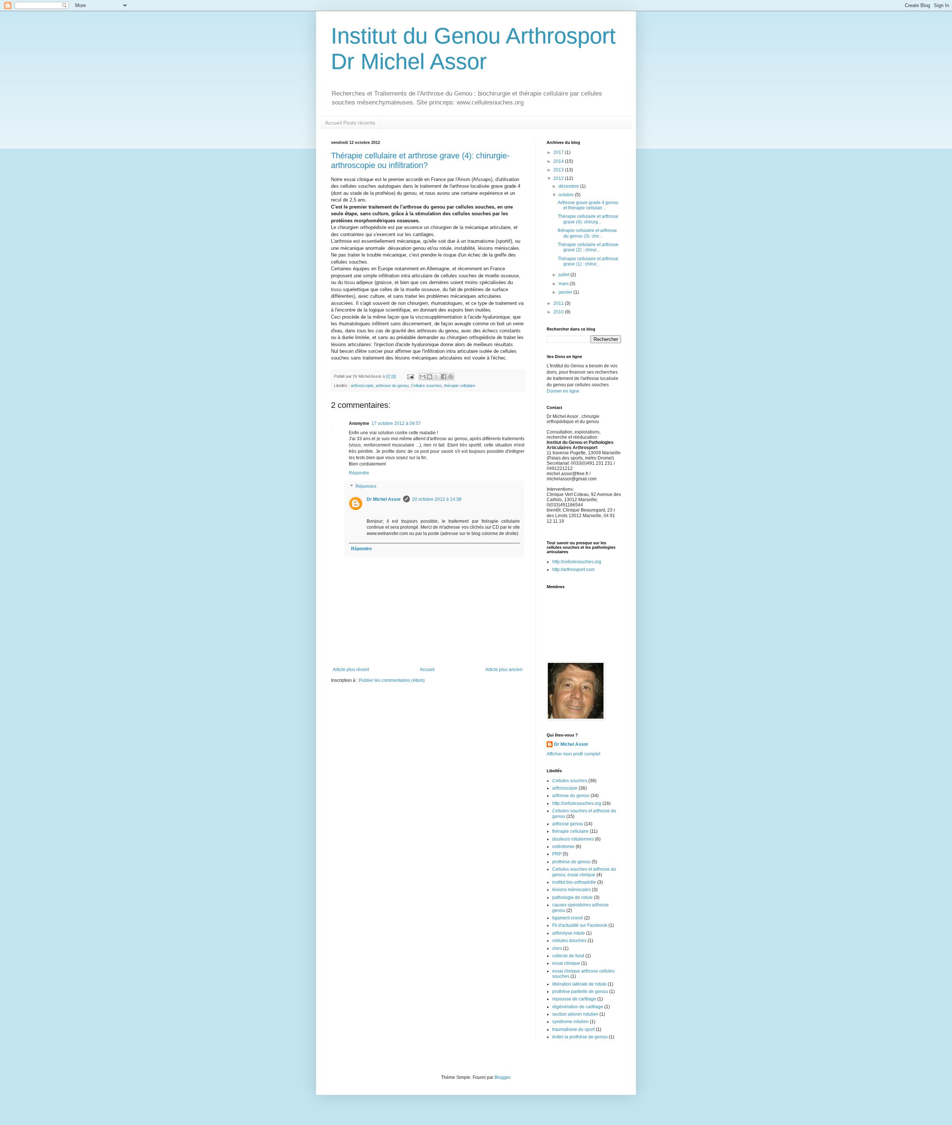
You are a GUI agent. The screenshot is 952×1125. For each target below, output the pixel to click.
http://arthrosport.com (573, 569)
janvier (566, 292)
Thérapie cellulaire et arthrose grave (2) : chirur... (588, 247)
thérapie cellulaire (459, 385)
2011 (559, 303)
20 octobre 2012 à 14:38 (436, 499)
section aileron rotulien (575, 1014)
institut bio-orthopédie (574, 882)
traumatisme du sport (573, 1029)
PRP (557, 854)
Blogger (502, 1077)
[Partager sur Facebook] (443, 376)
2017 (559, 152)
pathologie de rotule (572, 897)
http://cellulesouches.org (576, 561)
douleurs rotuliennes (573, 839)
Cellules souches (426, 385)
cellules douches (569, 940)
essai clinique (566, 963)
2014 (559, 161)
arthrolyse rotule (568, 933)
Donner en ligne (563, 391)
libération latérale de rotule (579, 984)
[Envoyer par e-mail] (422, 376)
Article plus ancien (503, 669)
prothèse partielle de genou (580, 991)
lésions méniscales (571, 889)
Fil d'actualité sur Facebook (579, 925)
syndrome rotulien (570, 1021)
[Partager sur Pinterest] (450, 376)
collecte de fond (568, 955)
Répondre (359, 473)
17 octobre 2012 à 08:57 (396, 423)
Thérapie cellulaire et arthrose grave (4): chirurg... (588, 219)
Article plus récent (351, 669)
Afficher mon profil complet (573, 754)
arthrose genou (567, 823)
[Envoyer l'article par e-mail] (410, 376)
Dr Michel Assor (384, 499)
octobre (567, 194)
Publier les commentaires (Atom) (392, 680)
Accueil (427, 669)
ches (557, 948)
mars (564, 283)
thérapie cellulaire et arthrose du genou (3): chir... (587, 233)
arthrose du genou (392, 385)
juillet (564, 274)
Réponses (366, 486)
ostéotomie (563, 846)
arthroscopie (362, 385)
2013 (559, 170)
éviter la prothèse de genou (580, 1036)
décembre (569, 186)
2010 (559, 312)
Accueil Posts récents (350, 123)
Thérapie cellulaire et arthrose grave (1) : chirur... (588, 261)
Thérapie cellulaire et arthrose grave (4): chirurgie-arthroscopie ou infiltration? (420, 160)
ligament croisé (567, 918)
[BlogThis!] (429, 376)
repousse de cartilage (574, 999)
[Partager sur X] (436, 376)
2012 (559, 178)
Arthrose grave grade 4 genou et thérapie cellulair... (588, 205)
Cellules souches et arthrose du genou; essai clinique (584, 872)
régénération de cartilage (577, 1006)
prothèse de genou (571, 861)
